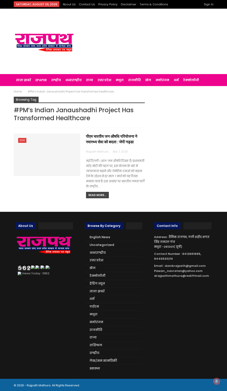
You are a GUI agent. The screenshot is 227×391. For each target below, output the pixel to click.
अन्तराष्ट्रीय (73, 80)
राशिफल (96, 345)
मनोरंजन (162, 80)
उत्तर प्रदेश (104, 80)
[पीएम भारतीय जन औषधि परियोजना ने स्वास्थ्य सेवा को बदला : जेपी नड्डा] (47, 155)
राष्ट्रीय (56, 80)
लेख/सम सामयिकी (103, 360)
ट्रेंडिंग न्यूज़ (97, 283)
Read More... (97, 195)
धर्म (176, 80)
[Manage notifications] (216, 381)
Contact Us (87, 4)
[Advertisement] (148, 41)
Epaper (41, 80)
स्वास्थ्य (95, 368)
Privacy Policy (107, 4)
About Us (69, 4)
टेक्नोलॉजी (191, 80)
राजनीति (134, 80)
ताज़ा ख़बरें (23, 80)
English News (100, 237)
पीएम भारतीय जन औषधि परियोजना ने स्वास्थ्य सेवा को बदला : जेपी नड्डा (111, 139)
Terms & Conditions (154, 4)
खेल (148, 80)
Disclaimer (128, 4)
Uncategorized (102, 245)
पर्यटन (94, 306)
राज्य (89, 80)
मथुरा (120, 80)
